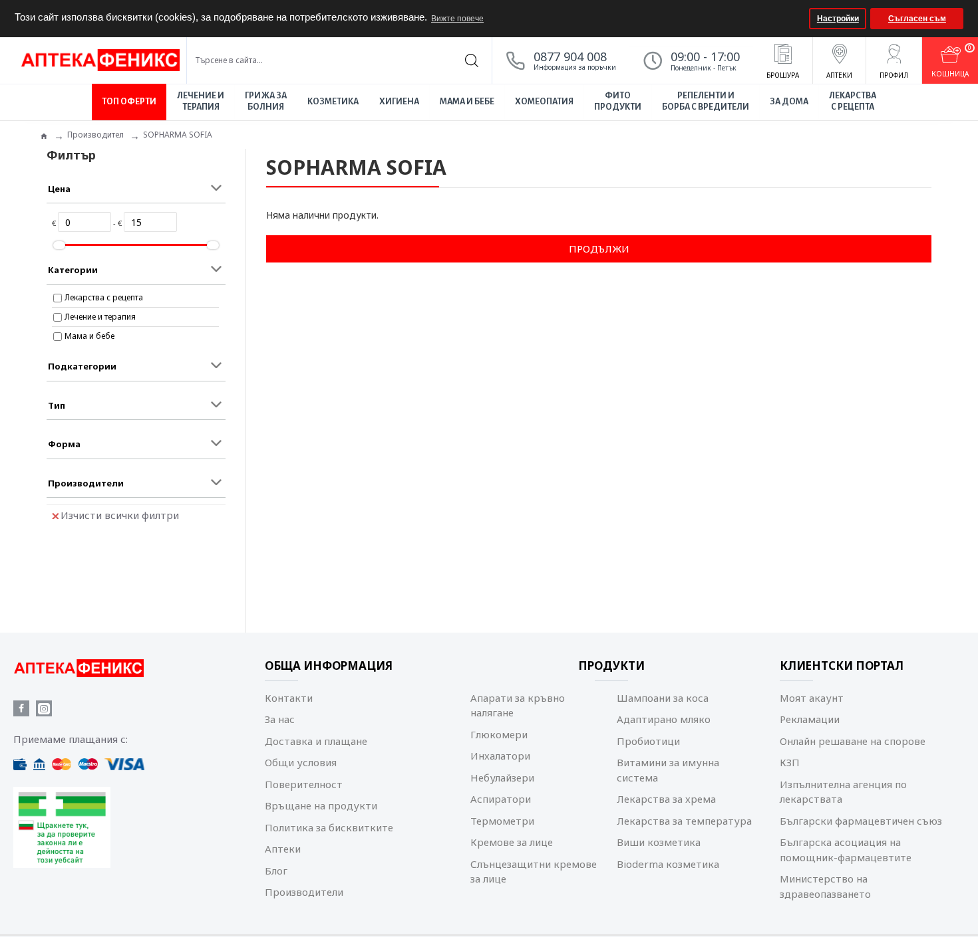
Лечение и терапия (100, 316)
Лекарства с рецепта (104, 297)
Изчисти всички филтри (120, 515)
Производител (95, 134)
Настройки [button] (838, 18)
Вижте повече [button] (457, 18)
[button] (797, 18)
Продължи (599, 248)
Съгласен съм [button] (917, 18)
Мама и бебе (89, 336)
